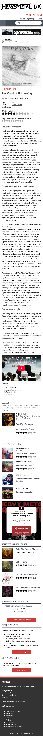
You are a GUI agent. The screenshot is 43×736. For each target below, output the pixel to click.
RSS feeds (10, 722)
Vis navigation (3, 23)
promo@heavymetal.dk (16, 701)
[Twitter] (30, 14)
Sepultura (9, 89)
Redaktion (9, 713)
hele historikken (25, 174)
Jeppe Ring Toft (23, 42)
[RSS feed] (41, 14)
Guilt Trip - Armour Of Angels (28, 549)
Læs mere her (21, 670)
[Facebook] (27, 14)
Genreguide (10, 718)
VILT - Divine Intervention (26, 574)
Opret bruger (31, 19)
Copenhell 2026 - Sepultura (26, 454)
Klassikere (10, 715)
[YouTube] (38, 14)
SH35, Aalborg (18, 611)
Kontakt (40, 19)
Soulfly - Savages (25, 424)
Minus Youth (16, 606)
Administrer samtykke (14, 726)
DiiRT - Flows (21, 562)
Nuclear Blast (7, 98)
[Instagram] (34, 14)
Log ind (22, 19)
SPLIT (7, 606)
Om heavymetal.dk (13, 711)
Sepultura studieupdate (24, 492)
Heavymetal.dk (21, 7)
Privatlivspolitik (12, 724)
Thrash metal (17, 105)
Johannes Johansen (25, 416)
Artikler (8, 720)
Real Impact (27, 606)
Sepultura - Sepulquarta (24, 465)
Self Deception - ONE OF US (28, 587)
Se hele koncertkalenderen (21, 619)
